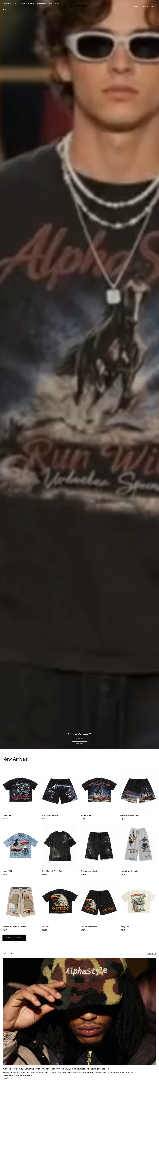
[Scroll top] (155, 1148)
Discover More (14, 938)
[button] (136, 6)
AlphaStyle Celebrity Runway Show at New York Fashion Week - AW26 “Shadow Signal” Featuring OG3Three (56, 1068)
